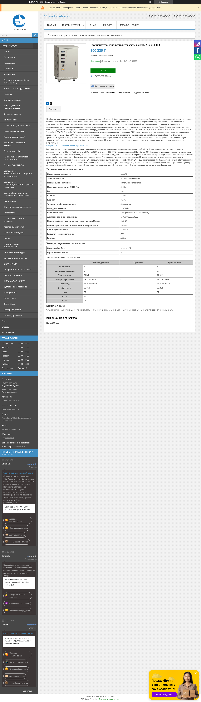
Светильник (9, 57)
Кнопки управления (13, 315)
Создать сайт (50, 2)
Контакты (108, 25)
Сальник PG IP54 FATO (14, 165)
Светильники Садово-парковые (14, 219)
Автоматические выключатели (12, 245)
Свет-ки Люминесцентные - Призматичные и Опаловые (17, 194)
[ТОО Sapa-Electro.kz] (19, 21)
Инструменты (10, 292)
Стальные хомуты (12, 100)
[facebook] (47, 104)
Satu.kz (113, 697)
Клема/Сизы (9, 304)
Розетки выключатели (14, 226)
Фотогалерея (8, 332)
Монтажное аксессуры (14, 252)
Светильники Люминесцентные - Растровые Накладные (18, 184)
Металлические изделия (15, 258)
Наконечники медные (14, 131)
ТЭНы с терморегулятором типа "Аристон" (16, 158)
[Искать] (35, 35)
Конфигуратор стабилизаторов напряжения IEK (67, 145)
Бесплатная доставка (104, 86)
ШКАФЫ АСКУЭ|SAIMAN (14, 281)
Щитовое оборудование (15, 286)
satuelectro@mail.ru (11, 429)
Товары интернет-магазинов (17, 269)
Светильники (10, 201)
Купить (103, 70)
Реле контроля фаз (12, 151)
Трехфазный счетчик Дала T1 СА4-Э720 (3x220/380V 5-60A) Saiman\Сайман (18, 641)
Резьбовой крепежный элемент (14, 144)
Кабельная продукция (14, 232)
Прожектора (9, 63)
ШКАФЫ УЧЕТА (10, 263)
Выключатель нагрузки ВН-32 (17, 88)
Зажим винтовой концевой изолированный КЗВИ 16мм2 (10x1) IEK (17, 582)
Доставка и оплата (129, 25)
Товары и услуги (9, 45)
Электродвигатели (12, 309)
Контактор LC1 (10, 119)
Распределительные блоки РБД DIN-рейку (16, 81)
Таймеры (8, 94)
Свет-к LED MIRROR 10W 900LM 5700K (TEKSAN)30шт (18, 508)
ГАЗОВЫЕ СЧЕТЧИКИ (13, 275)
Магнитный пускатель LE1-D (17, 125)
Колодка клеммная (12, 114)
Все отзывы (28, 691)
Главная (51, 25)
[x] (51, 104)
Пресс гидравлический (14, 137)
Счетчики (8, 68)
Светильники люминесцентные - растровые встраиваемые (18, 173)
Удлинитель (9, 74)
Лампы (7, 51)
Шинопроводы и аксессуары (17, 207)
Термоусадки (10, 298)
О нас (4, 321)
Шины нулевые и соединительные (12, 107)
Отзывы (5, 327)
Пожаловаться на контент (109, 699)
